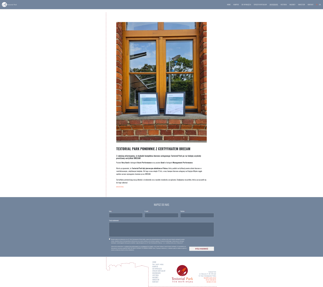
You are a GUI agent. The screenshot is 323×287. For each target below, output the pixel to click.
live (153, 264)
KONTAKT (311, 4)
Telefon (182, 211)
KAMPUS (236, 4)
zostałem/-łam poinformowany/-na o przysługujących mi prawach (139, 246)
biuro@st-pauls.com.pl (210, 278)
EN (320, 4)
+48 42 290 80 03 (210, 280)
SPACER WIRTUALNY (260, 4)
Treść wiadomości (114, 220)
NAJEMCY (292, 4)
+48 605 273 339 (211, 282)
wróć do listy (119, 187)
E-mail (147, 211)
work (157, 264)
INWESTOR (301, 4)
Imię (110, 211)
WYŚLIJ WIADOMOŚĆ (201, 248)
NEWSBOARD (274, 4)
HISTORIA (284, 4)
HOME (229, 4)
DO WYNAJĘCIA (246, 4)
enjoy (162, 264)
